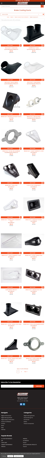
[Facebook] (21, 404)
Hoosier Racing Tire (28, 417)
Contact (3, 423)
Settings (4, 456)
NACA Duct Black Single (11, 82)
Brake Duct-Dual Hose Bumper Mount (33, 324)
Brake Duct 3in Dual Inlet (34, 116)
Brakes (25, 421)
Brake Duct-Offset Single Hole (33, 255)
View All (25, 446)
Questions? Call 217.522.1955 (22, 0)
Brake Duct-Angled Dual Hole (34, 290)
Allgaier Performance (6, 415)
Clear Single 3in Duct (11, 290)
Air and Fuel (26, 419)
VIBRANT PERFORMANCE (6, 444)
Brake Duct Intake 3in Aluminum (11, 151)
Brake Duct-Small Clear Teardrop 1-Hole (11, 220)
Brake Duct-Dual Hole (11, 185)
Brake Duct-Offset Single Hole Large (11, 358)
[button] (43, 14)
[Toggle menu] (1, 3)
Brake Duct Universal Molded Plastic (11, 116)
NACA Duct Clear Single (33, 82)
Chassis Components (29, 423)
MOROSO (25, 438)
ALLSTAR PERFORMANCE (6, 438)
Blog (2, 427)
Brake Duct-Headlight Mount (34, 219)
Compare (21, 45)
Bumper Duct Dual (34, 48)
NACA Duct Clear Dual (11, 48)
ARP (2, 440)
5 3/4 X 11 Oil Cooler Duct (34, 185)
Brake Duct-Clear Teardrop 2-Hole (34, 151)
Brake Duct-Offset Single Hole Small (11, 324)
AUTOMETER (26, 440)
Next (25, 371)
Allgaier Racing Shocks (6, 417)
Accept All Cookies (19, 456)
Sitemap (3, 429)
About (2, 425)
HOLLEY (24, 442)
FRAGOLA (3, 446)
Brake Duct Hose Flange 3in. (33, 358)
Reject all (10, 456)
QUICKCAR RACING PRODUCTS (30, 444)
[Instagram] (24, 404)
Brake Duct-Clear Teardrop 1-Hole (11, 255)
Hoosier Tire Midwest (6, 421)
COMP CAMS (4, 442)
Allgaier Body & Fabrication (7, 419)
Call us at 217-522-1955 (22, 401)
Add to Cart (10, 45)
